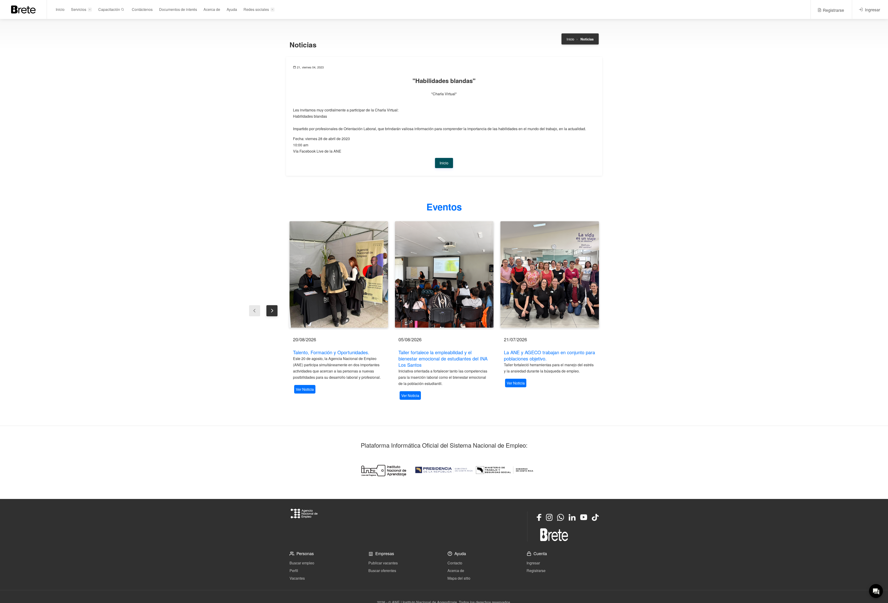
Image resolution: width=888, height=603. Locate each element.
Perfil (294, 570)
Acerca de (212, 9)
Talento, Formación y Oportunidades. (331, 352)
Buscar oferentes (382, 570)
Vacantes (297, 578)
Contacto (454, 563)
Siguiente (272, 310)
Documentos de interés (178, 9)
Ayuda (232, 9)
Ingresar (533, 563)
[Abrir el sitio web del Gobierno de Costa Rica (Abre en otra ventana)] (444, 470)
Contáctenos (142, 9)
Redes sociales (256, 9)
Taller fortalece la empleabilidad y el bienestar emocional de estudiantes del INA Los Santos (442, 358)
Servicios (78, 9)
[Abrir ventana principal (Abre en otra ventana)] (554, 534)
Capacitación (109, 9)
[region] (339, 308)
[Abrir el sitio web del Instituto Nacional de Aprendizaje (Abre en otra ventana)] (383, 470)
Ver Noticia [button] (305, 389)
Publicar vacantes (383, 563)
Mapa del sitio (458, 578)
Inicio (60, 9)
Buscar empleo (302, 563)
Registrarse (536, 570)
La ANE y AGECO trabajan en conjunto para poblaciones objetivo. (549, 355)
